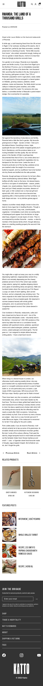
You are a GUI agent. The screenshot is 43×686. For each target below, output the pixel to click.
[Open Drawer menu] (3, 4)
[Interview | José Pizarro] (9, 519)
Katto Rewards (9, 626)
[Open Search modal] (32, 4)
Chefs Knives (11, 492)
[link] (4, 655)
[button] (11, 478)
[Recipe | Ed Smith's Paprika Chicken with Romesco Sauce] (9, 551)
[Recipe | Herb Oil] (9, 566)
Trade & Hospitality (11, 620)
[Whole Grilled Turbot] (9, 535)
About (5, 632)
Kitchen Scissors (31, 492)
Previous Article (12, 453)
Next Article (32, 453)
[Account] (35, 4)
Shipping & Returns (11, 639)
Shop (4, 614)
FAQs (4, 645)
